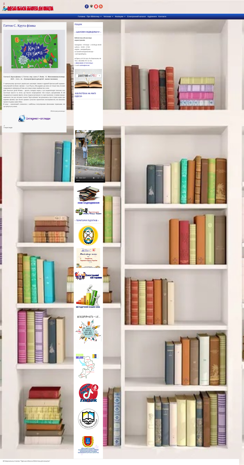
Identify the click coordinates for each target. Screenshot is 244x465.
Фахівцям (119, 16)
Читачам (107, 16)
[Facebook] (87, 8)
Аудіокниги (152, 16)
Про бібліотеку (93, 16)
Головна (81, 16)
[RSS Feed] (101, 8)
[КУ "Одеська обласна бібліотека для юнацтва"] (24, 6)
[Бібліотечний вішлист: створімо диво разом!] (88, 79)
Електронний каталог (136, 16)
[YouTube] (96, 8)
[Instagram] (91, 8)
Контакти (162, 16)
